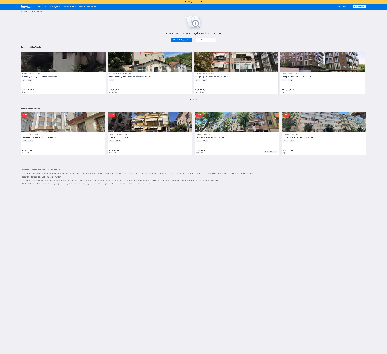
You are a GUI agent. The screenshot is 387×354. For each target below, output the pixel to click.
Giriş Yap (346, 7)
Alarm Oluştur (206, 40)
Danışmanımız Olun (69, 7)
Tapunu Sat (91, 7)
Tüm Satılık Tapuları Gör (181, 40)
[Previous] (23, 70)
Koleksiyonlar (55, 7)
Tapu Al (82, 7)
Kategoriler (42, 7)
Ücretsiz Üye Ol (359, 7)
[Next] (364, 70)
